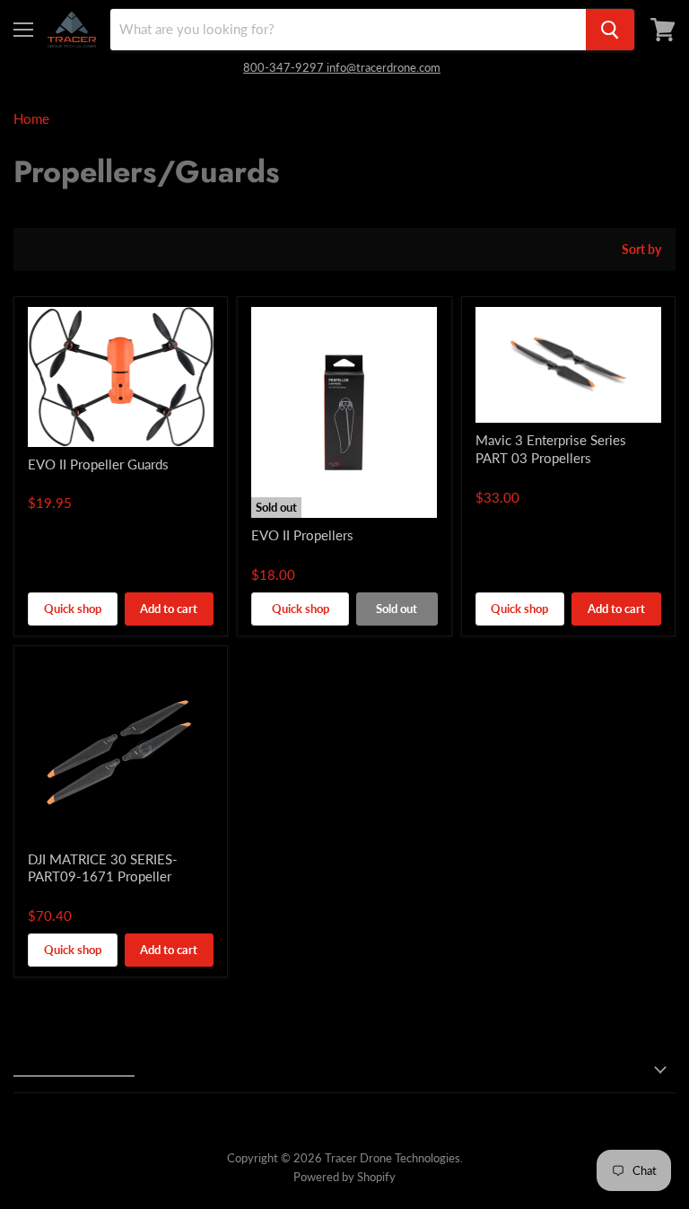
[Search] (610, 29)
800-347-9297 (285, 67)
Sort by (641, 249)
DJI (483, 476)
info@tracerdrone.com (383, 67)
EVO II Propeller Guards (98, 464)
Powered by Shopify (344, 1177)
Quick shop (72, 608)
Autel (40, 481)
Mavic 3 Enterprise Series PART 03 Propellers (550, 449)
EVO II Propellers (302, 535)
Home (31, 119)
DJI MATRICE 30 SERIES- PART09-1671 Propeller (103, 868)
